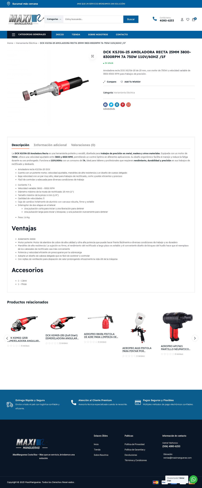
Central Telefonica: (170, 443)
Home (10, 43)
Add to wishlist (132, 82)
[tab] (20, 145)
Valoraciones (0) (83, 145)
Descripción (20, 145)
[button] (92, 56)
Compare (111, 82)
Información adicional (50, 145)
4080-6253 (167, 20)
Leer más (24, 366)
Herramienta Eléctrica (26, 43)
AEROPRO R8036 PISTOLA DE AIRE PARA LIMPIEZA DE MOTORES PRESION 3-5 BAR (100, 337)
